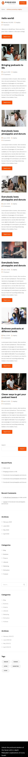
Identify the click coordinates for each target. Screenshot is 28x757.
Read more (7, 36)
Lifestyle (5, 562)
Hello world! (6, 468)
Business (5, 554)
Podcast (5, 574)
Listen (5, 666)
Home (3, 9)
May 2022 (6, 530)
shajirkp (18, 22)
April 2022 (6, 534)
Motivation (6, 570)
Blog (4, 550)
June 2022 (6, 526)
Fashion (16, 661)
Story (5, 670)
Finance (5, 558)
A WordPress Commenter (10, 497)
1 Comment (6, 25)
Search (4, 445)
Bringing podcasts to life (10, 471)
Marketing (6, 566)
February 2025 (7, 522)
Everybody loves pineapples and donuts (14, 475)
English (6, 661)
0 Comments (6, 74)
